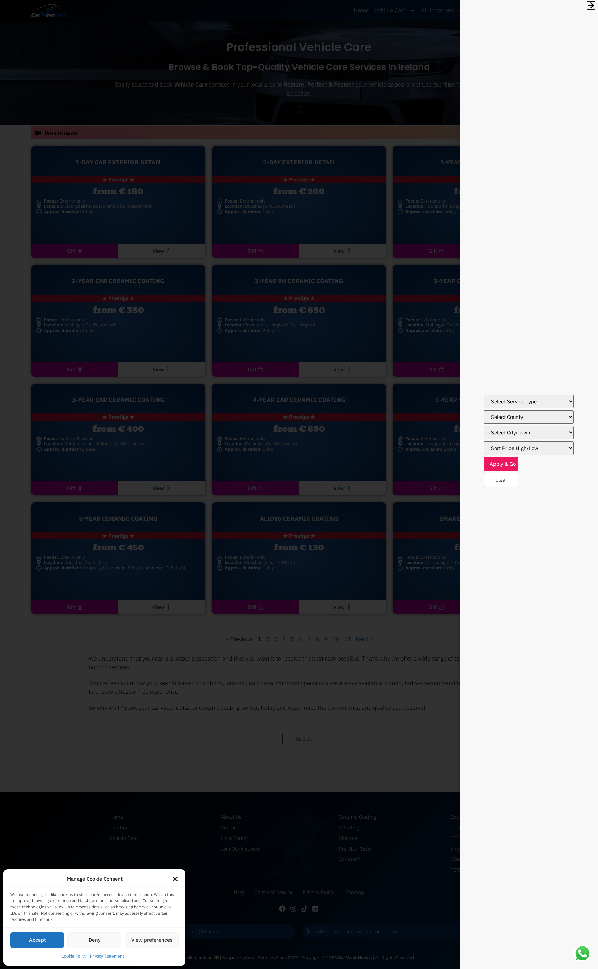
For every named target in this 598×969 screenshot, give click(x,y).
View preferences (151, 939)
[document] (299, 484)
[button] (175, 879)
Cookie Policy (74, 956)
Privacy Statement (107, 956)
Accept (37, 939)
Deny (95, 939)
